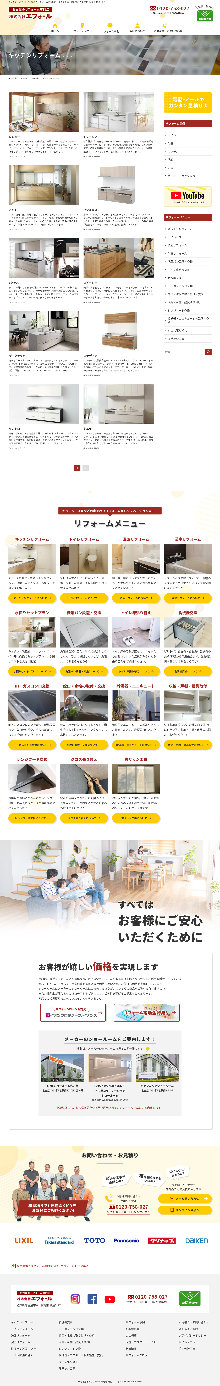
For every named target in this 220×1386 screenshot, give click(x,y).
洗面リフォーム (177, 245)
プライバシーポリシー (192, 1335)
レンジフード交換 (179, 310)
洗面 (170, 159)
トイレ (172, 135)
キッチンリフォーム (180, 229)
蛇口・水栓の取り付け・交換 (186, 294)
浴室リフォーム (177, 253)
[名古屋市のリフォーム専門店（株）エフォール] (30, 11)
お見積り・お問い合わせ (194, 1322)
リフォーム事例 (135, 1322)
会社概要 (131, 1335)
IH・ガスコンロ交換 (180, 286)
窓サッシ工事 (176, 338)
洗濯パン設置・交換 (180, 261)
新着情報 (131, 1349)
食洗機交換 (175, 278)
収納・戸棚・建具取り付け (184, 302)
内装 (170, 168)
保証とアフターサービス (141, 1342)
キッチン (173, 151)
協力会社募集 (187, 1349)
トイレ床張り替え (179, 270)
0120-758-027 (173, 8)
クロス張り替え (177, 330)
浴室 (170, 143)
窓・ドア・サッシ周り (181, 176)
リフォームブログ (136, 1355)
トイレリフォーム (179, 237)
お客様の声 (132, 1329)
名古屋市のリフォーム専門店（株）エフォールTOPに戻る (53, 1266)
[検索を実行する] (208, 352)
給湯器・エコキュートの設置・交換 (188, 320)
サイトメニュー (188, 1342)
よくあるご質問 (188, 1329)
